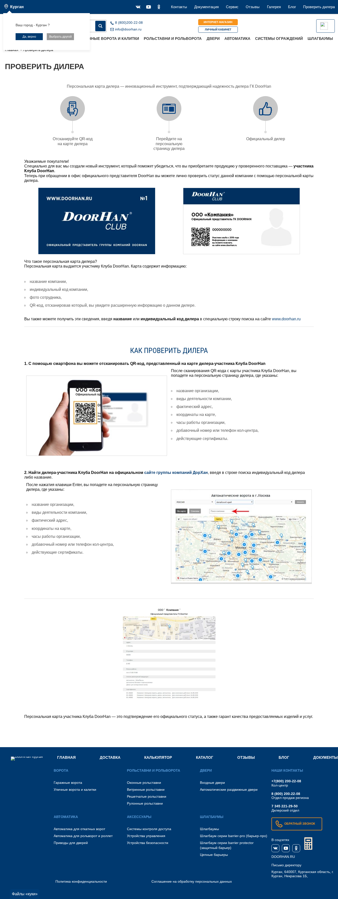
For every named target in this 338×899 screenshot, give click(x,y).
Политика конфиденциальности (81, 881)
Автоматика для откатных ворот (79, 829)
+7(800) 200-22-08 (286, 781)
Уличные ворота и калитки (110, 38)
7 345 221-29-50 (284, 806)
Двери (213, 38)
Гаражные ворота (68, 783)
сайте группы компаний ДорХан (176, 472)
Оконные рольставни (144, 783)
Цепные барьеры (214, 855)
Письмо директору (286, 865)
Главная (66, 757)
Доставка (110, 757)
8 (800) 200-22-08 (285, 794)
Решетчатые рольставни (146, 796)
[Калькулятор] (308, 843)
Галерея (274, 7)
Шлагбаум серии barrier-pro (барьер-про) (233, 836)
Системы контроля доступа (149, 829)
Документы (325, 757)
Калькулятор (158, 757)
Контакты (179, 7)
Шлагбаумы (320, 38)
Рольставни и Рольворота (173, 38)
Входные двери (212, 783)
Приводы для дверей (71, 843)
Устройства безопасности (147, 843)
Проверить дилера (319, 7)
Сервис (232, 7)
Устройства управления (146, 836)
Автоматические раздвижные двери (229, 789)
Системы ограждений (279, 38)
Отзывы (253, 7)
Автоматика (237, 38)
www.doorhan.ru (286, 319)
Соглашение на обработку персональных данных (191, 881)
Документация (206, 7)
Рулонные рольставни (145, 803)
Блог (292, 7)
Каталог (204, 757)
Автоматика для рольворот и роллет (83, 836)
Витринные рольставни (146, 789)
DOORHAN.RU (283, 857)
